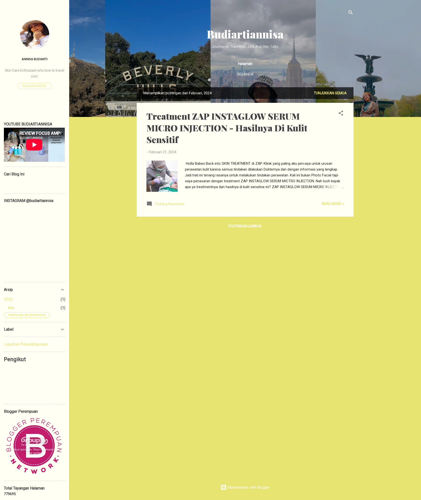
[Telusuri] (351, 13)
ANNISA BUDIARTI (35, 59)
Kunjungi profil (35, 86)
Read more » (333, 204)
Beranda (245, 74)
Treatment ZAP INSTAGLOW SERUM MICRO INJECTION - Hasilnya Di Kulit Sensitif (226, 127)
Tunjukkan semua (330, 93)
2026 (8, 299)
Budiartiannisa (245, 34)
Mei (11, 308)
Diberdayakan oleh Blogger (248, 487)
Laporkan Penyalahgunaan (26, 344)
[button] (341, 114)
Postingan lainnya (245, 226)
